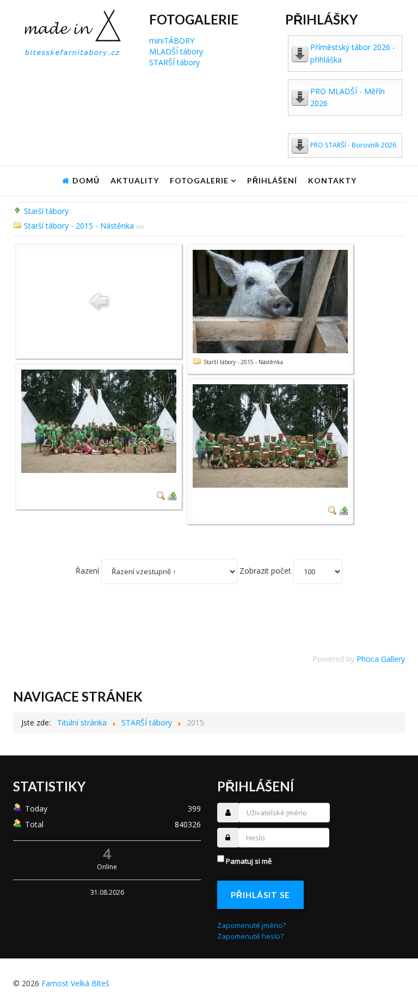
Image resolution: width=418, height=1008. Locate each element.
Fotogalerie (199, 180)
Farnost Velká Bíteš (75, 983)
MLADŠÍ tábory (176, 51)
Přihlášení (272, 180)
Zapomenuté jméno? (251, 925)
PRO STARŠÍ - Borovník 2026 (353, 145)
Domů (86, 180)
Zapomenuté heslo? (250, 936)
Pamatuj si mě (249, 861)
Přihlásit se (260, 895)
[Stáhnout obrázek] (172, 495)
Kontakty (332, 180)
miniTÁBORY (171, 40)
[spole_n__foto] (98, 420)
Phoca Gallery (380, 659)
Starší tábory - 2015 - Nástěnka (79, 225)
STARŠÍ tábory (174, 62)
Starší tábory (46, 211)
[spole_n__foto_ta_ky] (270, 435)
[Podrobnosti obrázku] (161, 495)
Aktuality (134, 180)
